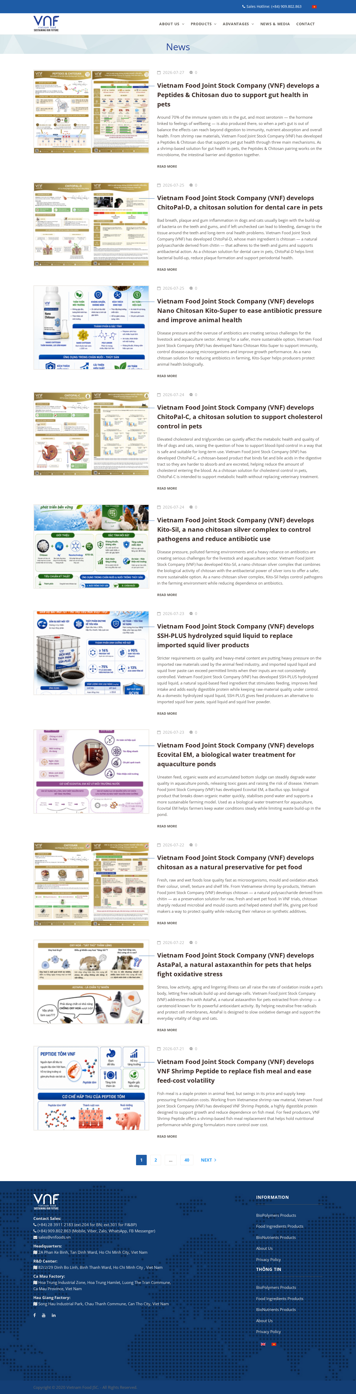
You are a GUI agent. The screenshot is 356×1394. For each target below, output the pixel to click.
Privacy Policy (268, 1259)
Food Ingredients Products (279, 1226)
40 (187, 1160)
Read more (167, 166)
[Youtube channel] (44, 1315)
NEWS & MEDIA (275, 23)
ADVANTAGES (236, 23)
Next (206, 1160)
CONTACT (305, 23)
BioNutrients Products (276, 1237)
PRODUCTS (201, 23)
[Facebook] (34, 1315)
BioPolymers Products (276, 1215)
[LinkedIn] (54, 1315)
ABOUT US (169, 23)
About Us (264, 1248)
